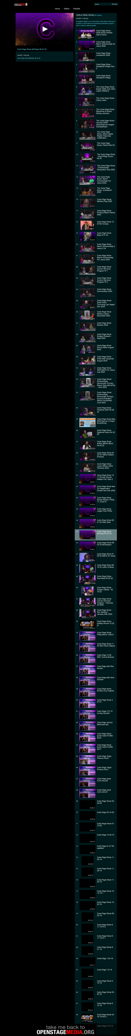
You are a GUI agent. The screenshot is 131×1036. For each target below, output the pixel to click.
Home (57, 8)
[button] (45, 29)
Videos (66, 8)
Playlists (76, 8)
